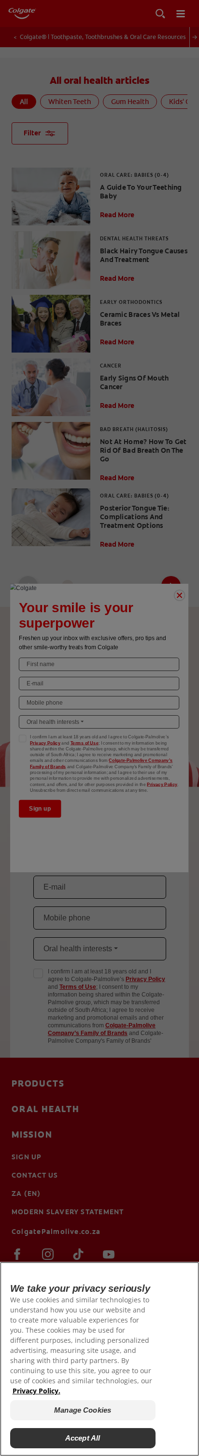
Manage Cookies (82, 1410)
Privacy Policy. (36, 1390)
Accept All (82, 1438)
